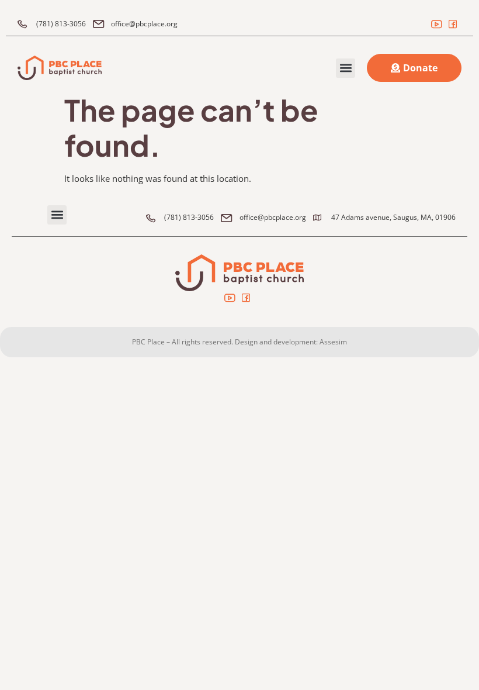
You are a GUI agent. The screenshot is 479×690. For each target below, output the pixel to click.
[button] (345, 68)
